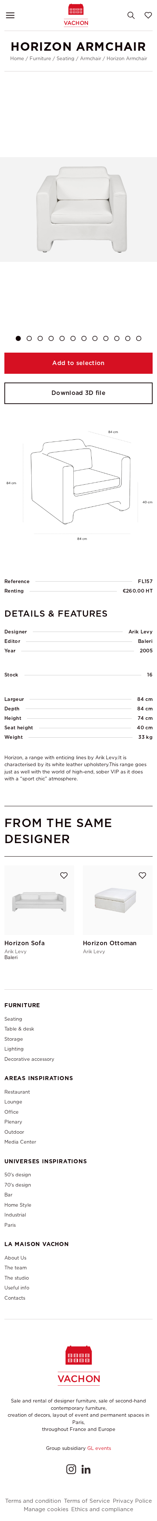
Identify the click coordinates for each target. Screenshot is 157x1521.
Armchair (90, 58)
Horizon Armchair (127, 58)
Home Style (17, 1205)
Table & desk (19, 1029)
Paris (10, 1225)
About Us (15, 1258)
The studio (16, 1278)
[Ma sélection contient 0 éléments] (148, 15)
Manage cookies (46, 1509)
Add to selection (78, 363)
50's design (17, 1174)
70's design (17, 1185)
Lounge (13, 1102)
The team (15, 1267)
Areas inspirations (38, 1078)
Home (17, 58)
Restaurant (17, 1092)
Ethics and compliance (102, 1509)
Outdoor (14, 1132)
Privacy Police (132, 1501)
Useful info (16, 1288)
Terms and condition (33, 1501)
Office (11, 1112)
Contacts (14, 1298)
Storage (13, 1039)
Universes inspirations (45, 1161)
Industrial (15, 1215)
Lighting (14, 1049)
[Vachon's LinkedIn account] (86, 1469)
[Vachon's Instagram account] (71, 1469)
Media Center (20, 1142)
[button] (18, 338)
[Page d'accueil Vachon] (76, 15)
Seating (65, 58)
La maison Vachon (36, 1244)
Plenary (13, 1122)
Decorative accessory (29, 1059)
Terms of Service (87, 1501)
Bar (8, 1195)
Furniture (40, 58)
